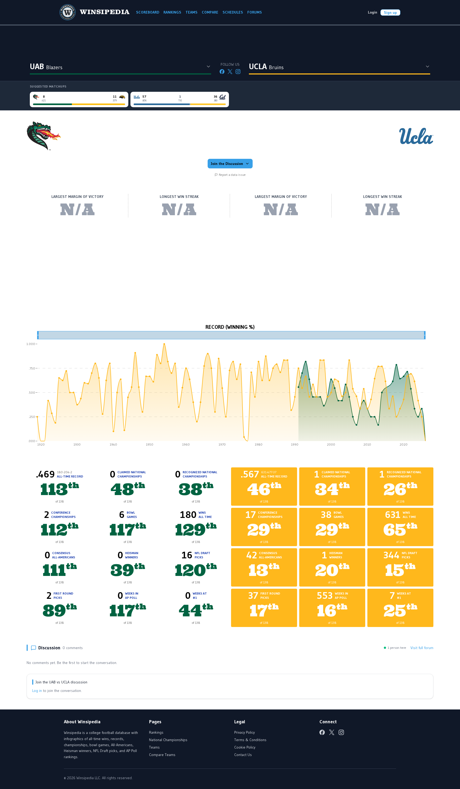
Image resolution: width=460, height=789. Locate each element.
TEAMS (192, 12)
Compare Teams (162, 754)
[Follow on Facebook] (222, 71)
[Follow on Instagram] (238, 71)
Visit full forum (421, 647)
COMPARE (210, 12)
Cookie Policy (244, 747)
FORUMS (254, 12)
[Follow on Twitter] (230, 71)
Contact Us (243, 754)
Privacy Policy (244, 732)
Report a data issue (232, 175)
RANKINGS (172, 12)
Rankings (156, 732)
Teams (154, 747)
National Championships (168, 739)
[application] (230, 390)
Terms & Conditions (250, 739)
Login (372, 12)
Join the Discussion (227, 163)
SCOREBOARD (147, 12)
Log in (37, 690)
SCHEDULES (233, 12)
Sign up (390, 12)
